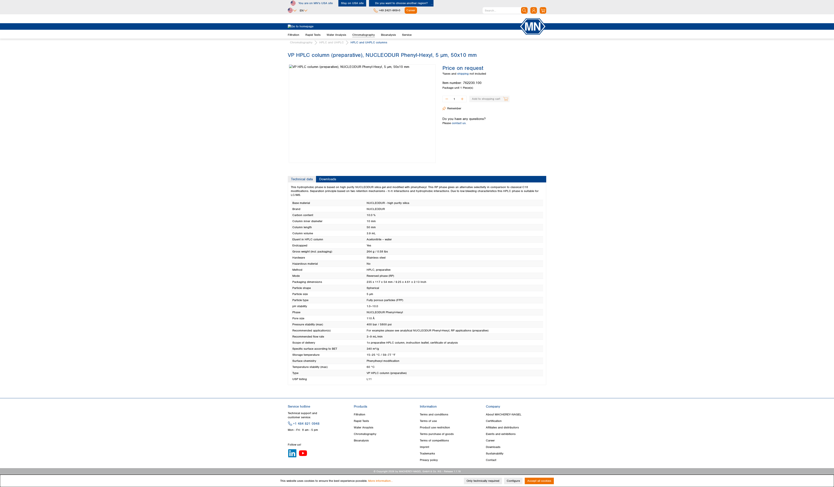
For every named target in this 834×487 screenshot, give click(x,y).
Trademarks (427, 453)
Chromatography (365, 434)
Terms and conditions (434, 414)
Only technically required (483, 481)
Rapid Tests (361, 421)
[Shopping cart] (543, 10)
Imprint (424, 447)
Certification (494, 421)
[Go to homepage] (403, 26)
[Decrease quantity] (446, 99)
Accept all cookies (539, 481)
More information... (380, 481)
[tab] (302, 179)
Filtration (359, 414)
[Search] (524, 10)
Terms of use (428, 421)
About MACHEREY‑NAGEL (503, 414)
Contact (491, 460)
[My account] (533, 10)
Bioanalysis (361, 440)
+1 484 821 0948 (306, 423)
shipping (463, 73)
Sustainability (494, 453)
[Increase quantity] (462, 99)
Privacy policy (429, 460)
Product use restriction (435, 427)
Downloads (493, 447)
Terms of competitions (434, 440)
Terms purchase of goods (437, 434)
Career (490, 440)
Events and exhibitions (501, 434)
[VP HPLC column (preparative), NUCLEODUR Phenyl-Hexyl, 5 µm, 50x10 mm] (362, 114)
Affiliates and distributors (502, 427)
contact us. (459, 123)
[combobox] (505, 10)
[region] (362, 110)
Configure (513, 481)
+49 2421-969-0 (389, 10)
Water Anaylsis (363, 427)
